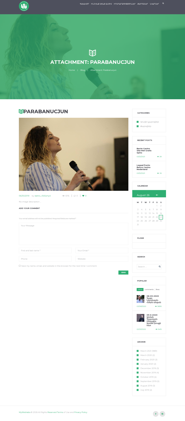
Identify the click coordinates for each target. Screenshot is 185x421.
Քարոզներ (143, 4)
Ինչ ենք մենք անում (101, 4)
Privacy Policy (80, 412)
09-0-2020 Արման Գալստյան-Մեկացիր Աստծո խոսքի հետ (154, 320)
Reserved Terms (55, 412)
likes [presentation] (157, 289)
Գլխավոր (84, 4)
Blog (82, 70)
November (148, 372)
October (147, 377)
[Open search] (163, 3)
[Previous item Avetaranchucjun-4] (46, 154)
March (145, 351)
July (144, 390)
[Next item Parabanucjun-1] (101, 154)
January (146, 364)
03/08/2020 (141, 306)
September (148, 381)
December (148, 368)
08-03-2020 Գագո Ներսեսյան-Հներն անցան (154, 299)
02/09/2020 (141, 329)
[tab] (140, 289)
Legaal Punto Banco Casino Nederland (144, 167)
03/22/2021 (141, 157)
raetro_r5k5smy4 (43, 196)
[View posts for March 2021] (157, 195)
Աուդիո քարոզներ (149, 122)
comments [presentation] (149, 289)
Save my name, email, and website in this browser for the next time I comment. (59, 266)
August (146, 385)
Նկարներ (154, 4)
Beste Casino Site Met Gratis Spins (144, 150)
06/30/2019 (24, 196)
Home (72, 70)
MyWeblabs (24, 412)
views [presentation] (140, 289)
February (147, 359)
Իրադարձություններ (125, 4)
